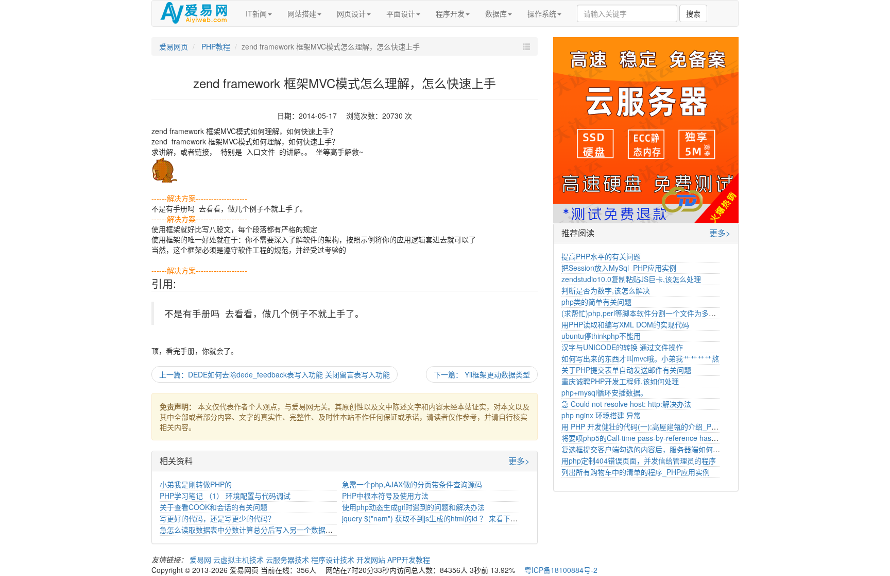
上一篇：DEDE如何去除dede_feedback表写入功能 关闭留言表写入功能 (274, 374)
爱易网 (201, 559)
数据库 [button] (496, 13)
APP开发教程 (408, 559)
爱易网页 (173, 46)
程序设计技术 (333, 559)
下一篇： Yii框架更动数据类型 (482, 374)
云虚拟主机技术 (239, 559)
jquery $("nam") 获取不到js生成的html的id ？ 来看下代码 (433, 518)
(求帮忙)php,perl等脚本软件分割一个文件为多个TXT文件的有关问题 (670, 313)
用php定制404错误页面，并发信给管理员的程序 (638, 460)
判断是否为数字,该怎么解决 (605, 290)
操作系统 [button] (541, 13)
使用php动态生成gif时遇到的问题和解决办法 (413, 507)
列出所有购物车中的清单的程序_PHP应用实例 (635, 472)
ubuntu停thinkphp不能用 (601, 336)
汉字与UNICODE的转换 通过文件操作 (622, 347)
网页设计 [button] (351, 13)
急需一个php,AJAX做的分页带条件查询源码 (412, 484)
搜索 (693, 13)
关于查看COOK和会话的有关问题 (213, 507)
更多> (518, 461)
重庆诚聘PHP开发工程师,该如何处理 (620, 381)
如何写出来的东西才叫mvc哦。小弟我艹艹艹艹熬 (640, 358)
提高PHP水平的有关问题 (601, 256)
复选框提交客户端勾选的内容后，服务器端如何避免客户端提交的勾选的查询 (684, 449)
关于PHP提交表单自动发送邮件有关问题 (626, 370)
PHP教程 (214, 46)
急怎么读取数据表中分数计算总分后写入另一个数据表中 (250, 529)
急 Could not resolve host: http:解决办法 (626, 404)
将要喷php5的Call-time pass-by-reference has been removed (661, 438)
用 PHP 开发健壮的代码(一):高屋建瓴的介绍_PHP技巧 (648, 426)
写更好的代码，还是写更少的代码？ (217, 518)
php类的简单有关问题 (596, 302)
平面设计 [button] (400, 13)
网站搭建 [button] (301, 13)
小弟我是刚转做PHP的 (196, 484)
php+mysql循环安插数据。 (604, 392)
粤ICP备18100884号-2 (560, 570)
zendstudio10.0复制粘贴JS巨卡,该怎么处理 (631, 279)
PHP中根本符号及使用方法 (385, 495)
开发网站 (371, 559)
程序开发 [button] (450, 13)
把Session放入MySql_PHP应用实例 (618, 267)
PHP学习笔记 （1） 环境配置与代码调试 (225, 495)
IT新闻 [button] (256, 13)
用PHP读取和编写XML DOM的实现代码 (625, 324)
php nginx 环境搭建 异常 (601, 415)
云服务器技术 (288, 559)
